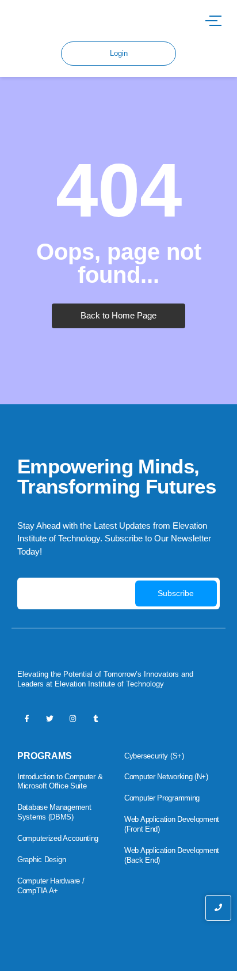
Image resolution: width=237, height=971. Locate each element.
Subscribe (176, 593)
